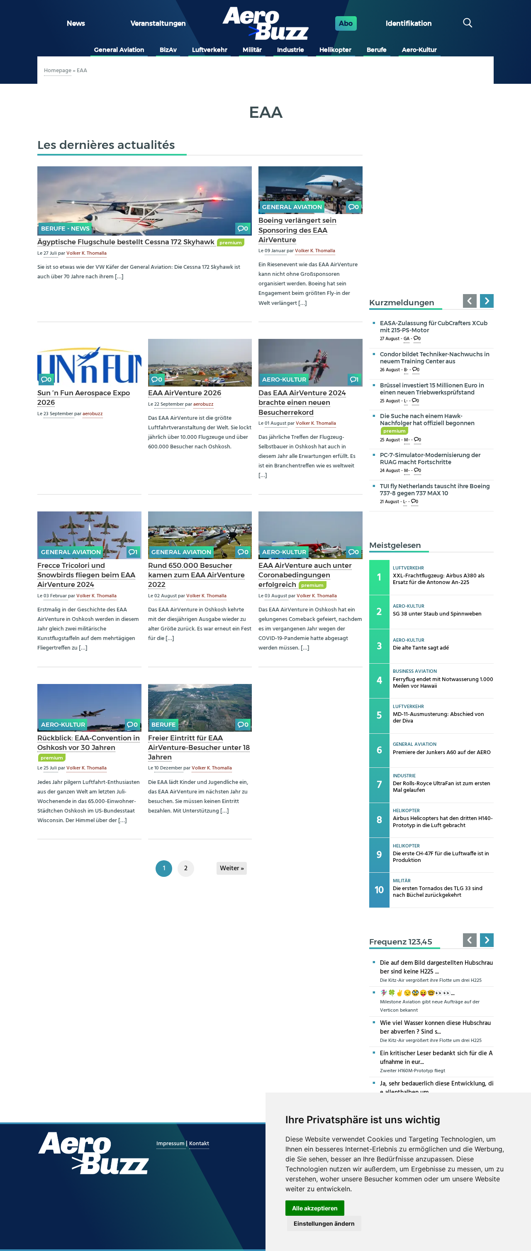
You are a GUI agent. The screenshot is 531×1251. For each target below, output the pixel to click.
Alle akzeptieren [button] (315, 1208)
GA (406, 339)
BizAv (168, 50)
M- (407, 440)
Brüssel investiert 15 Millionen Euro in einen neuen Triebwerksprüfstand (432, 389)
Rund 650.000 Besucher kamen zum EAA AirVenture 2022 (196, 575)
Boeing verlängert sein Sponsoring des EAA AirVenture (297, 229)
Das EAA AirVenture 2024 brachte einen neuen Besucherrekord (302, 402)
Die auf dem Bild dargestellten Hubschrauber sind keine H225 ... (436, 967)
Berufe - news (65, 228)
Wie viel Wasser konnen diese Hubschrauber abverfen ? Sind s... (435, 1027)
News (76, 23)
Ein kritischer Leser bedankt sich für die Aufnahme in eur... (436, 1058)
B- (406, 370)
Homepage (57, 70)
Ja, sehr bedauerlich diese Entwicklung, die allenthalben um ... (437, 1088)
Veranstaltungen (158, 23)
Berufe (377, 50)
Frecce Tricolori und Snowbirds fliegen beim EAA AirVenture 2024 (86, 575)
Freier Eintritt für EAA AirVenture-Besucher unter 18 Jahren (199, 747)
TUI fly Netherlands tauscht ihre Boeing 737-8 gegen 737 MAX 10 (435, 490)
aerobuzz (93, 414)
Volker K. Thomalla (86, 253)
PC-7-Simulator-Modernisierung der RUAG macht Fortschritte (430, 458)
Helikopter (335, 50)
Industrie (290, 50)
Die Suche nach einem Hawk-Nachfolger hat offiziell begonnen (427, 423)
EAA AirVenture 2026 (184, 393)
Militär (252, 50)
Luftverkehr (209, 50)
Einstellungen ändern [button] (324, 1223)
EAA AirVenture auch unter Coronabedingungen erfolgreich (305, 575)
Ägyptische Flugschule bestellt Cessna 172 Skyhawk (126, 242)
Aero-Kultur (419, 50)
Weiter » (232, 868)
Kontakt (199, 1144)
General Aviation (119, 50)
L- (406, 401)
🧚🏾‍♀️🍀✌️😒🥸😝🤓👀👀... (417, 993)
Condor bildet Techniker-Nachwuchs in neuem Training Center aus (435, 358)
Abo (346, 23)
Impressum (171, 1144)
